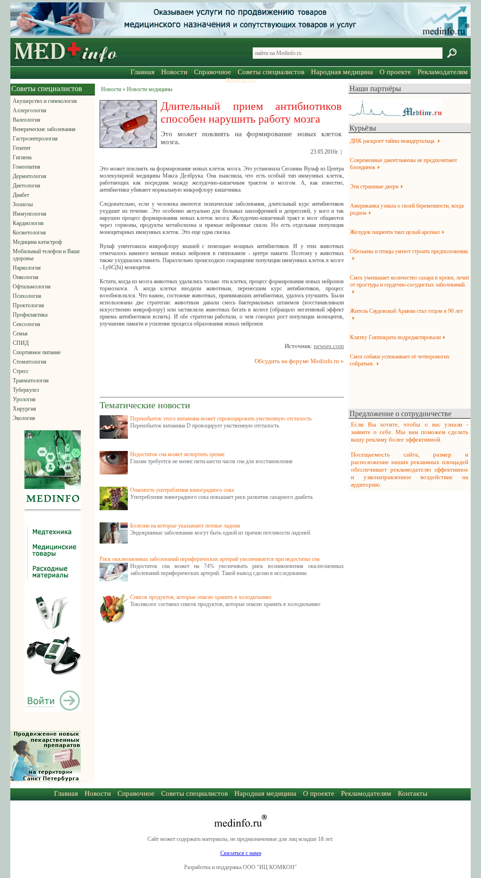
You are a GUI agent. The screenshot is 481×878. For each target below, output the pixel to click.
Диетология (26, 185)
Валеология (26, 120)
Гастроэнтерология (35, 138)
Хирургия (24, 408)
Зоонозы (23, 204)
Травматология (31, 380)
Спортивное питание (37, 352)
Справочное (212, 72)
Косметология (29, 232)
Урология (24, 399)
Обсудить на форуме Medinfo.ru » (299, 361)
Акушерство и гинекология (45, 101)
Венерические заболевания (44, 129)
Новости (174, 72)
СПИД (21, 343)
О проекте (395, 72)
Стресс (21, 371)
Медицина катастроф (37, 242)
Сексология (26, 324)
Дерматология (30, 176)
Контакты (241, 80)
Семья (20, 333)
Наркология (27, 267)
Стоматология (30, 361)
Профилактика (30, 314)
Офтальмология (32, 286)
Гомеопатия (26, 166)
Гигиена (22, 157)
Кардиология (28, 223)
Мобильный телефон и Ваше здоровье (46, 255)
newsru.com (329, 346)
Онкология (26, 277)
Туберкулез (26, 390)
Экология (24, 418)
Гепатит (22, 148)
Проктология (28, 305)
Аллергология (30, 110)
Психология (27, 296)
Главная (143, 72)
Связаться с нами (240, 853)
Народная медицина (342, 72)
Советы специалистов (271, 72)
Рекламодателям (443, 72)
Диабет (21, 195)
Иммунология (30, 213)
